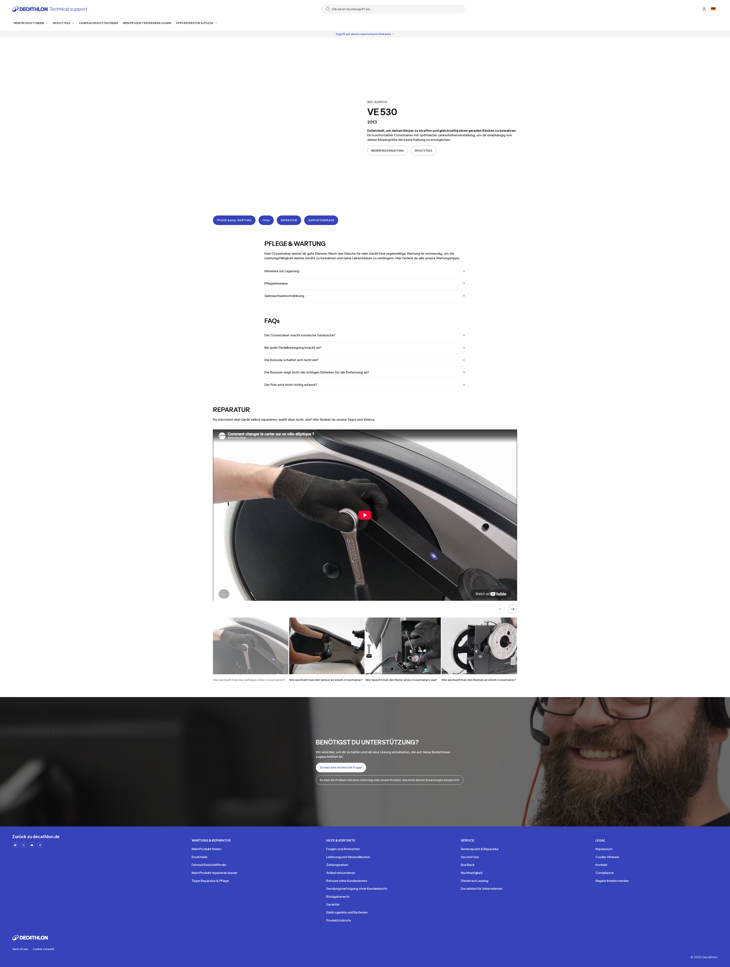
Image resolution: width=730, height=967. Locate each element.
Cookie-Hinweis (607, 857)
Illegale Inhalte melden (612, 881)
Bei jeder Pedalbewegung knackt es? (292, 347)
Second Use (470, 857)
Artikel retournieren (340, 873)
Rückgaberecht (338, 896)
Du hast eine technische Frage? (341, 767)
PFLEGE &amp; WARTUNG (234, 220)
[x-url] (24, 845)
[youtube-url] (32, 845)
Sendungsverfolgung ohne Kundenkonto (356, 888)
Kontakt (601, 865)
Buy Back (467, 865)
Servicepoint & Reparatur (480, 849)
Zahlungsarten (337, 865)
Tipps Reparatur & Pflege (210, 881)
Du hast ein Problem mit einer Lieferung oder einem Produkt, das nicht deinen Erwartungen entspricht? (389, 780)
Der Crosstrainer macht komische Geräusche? (299, 335)
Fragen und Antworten (343, 849)
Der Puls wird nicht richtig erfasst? (290, 385)
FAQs (266, 220)
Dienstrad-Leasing (474, 881)
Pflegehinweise (276, 283)
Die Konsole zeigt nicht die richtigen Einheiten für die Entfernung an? (316, 372)
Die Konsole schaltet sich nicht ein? (291, 360)
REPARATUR (289, 220)
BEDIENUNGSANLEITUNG (387, 150)
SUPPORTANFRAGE (321, 220)
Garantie (332, 904)
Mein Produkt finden (206, 849)
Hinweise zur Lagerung (281, 271)
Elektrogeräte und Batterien (347, 912)
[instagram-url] (40, 845)
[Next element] (512, 609)
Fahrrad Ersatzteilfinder (209, 865)
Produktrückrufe (338, 920)
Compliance (604, 873)
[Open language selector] (713, 9)
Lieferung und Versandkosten (348, 857)
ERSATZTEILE (423, 150)
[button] (250, 652)
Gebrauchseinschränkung (284, 296)
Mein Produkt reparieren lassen (214, 873)
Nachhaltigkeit (472, 873)
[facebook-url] (15, 845)
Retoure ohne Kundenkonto (346, 881)
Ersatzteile (199, 857)
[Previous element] (500, 609)
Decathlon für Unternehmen (481, 888)
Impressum (604, 849)
